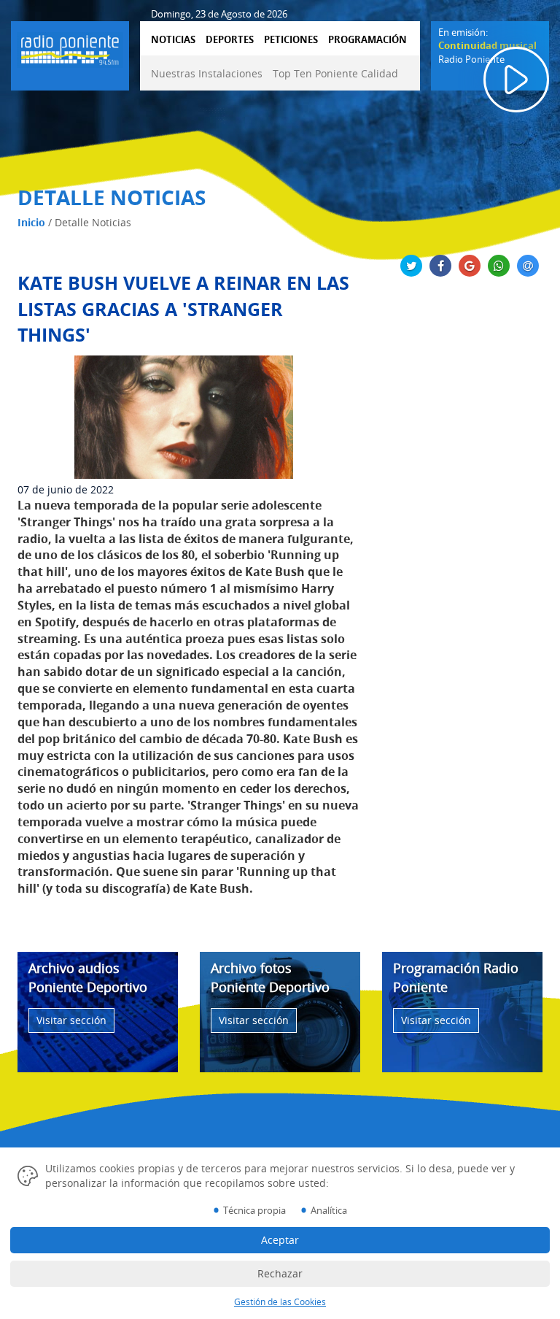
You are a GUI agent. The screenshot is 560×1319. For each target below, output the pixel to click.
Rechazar (280, 1273)
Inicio (31, 222)
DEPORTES (230, 39)
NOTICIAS (173, 39)
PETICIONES (291, 39)
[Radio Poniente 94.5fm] (70, 47)
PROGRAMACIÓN (367, 39)
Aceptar (280, 1240)
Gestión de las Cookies (280, 1302)
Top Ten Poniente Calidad (335, 73)
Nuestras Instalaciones (206, 73)
